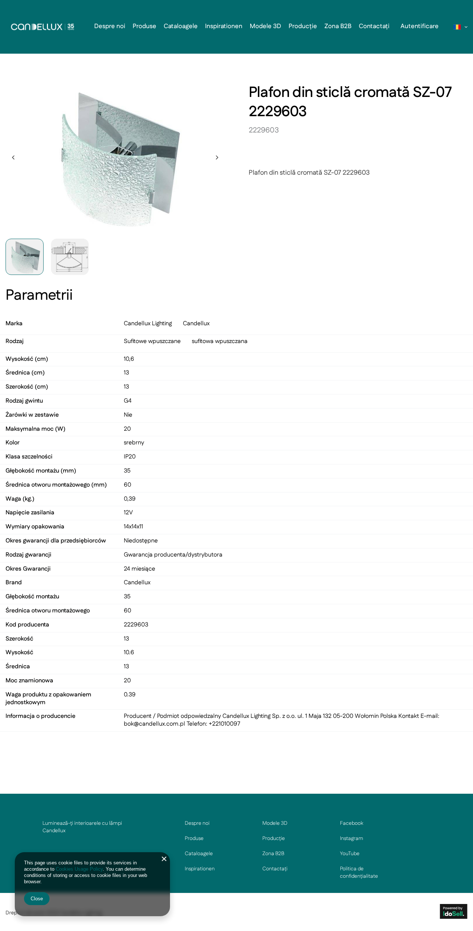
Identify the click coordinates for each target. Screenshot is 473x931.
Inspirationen (223, 26)
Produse (144, 26)
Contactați (374, 26)
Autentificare (420, 26)
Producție (303, 26)
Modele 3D (265, 26)
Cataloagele (181, 26)
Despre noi (109, 26)
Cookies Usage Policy (79, 869)
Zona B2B (337, 26)
